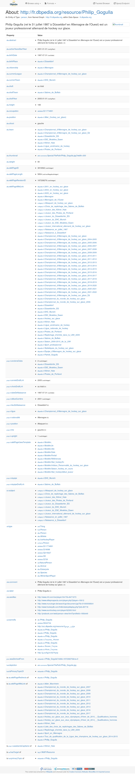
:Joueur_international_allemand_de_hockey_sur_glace (64, 226)
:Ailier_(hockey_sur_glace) (52, 117)
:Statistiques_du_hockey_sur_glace (56, 348)
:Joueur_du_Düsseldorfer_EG (54, 216)
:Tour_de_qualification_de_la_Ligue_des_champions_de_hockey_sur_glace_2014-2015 (78, 736)
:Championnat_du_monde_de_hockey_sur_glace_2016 (64, 710)
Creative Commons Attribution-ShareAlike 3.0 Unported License (89, 772)
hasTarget (13, 752)
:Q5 (42, 556)
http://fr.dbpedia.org (54, 17)
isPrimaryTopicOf (15, 671)
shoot (10, 123)
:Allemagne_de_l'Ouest (50, 199)
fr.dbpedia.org (85, 17)
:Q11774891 (45, 111)
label (10, 590)
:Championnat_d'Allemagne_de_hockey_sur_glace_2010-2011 (67, 255)
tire (10, 429)
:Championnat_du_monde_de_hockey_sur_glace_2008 (64, 690)
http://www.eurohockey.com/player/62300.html (57, 610)
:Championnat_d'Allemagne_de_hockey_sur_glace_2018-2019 (67, 282)
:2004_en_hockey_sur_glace (53, 189)
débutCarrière (15, 398)
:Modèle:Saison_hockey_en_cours (55, 468)
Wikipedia (49, 772)
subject (11, 490)
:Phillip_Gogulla (47, 677)
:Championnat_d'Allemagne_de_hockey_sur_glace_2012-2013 (67, 262)
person (24, 17)
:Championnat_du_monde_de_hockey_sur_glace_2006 (64, 302)
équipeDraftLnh (15, 484)
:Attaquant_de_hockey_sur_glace (55, 203)
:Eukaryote (43, 569)
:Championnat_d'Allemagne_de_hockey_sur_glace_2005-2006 (67, 242)
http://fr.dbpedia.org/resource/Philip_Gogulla (66, 11)
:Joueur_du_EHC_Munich (52, 219)
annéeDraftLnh (15, 380)
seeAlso (11, 597)
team (10, 129)
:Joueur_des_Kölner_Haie (52, 209)
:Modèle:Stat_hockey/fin (51, 462)
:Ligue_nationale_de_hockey (53, 328)
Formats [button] (51, 3)
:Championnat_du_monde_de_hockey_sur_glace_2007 (64, 687)
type (9, 526)
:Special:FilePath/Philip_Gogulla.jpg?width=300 (62, 155)
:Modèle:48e (46, 448)
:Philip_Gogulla (45, 619)
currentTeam (13, 80)
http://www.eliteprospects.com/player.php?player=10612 (61, 600)
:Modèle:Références (49, 458)
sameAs (11, 619)
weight (11, 161)
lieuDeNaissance (16, 405)
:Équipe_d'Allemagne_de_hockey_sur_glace (59, 351)
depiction (12, 665)
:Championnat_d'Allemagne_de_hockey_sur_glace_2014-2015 (67, 269)
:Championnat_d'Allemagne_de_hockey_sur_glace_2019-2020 (67, 285)
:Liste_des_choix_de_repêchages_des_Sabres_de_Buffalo (65, 726)
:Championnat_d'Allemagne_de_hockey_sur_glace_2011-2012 (67, 259)
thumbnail (12, 155)
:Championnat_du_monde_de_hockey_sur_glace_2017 (64, 713)
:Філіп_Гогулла (47, 649)
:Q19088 (44, 549)
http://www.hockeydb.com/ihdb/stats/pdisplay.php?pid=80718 (63, 607)
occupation (12, 111)
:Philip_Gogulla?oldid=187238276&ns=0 (58, 659)
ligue (11, 411)
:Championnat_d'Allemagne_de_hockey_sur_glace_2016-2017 (67, 275)
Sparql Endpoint (122, 3)
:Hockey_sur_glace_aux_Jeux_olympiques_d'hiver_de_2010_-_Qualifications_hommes (77, 716)
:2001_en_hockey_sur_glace (53, 186)
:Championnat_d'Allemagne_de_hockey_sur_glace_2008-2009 (67, 252)
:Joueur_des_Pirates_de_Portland (55, 213)
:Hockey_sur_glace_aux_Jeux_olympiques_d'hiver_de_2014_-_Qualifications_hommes (77, 720)
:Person (42, 529)
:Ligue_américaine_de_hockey (54, 146)
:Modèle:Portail (47, 455)
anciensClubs (15, 360)
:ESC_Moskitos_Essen (50, 139)
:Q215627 (44, 552)
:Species (42, 572)
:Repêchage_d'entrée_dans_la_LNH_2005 (59, 334)
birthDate (12, 55)
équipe (12, 478)
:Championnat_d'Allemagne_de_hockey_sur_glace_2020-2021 (67, 288)
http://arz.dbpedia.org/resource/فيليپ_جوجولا (56, 626)
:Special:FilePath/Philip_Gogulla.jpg (57, 665)
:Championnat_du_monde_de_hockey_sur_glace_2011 (64, 700)
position (11, 117)
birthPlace (12, 61)
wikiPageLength (15, 174)
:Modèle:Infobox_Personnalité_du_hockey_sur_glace (63, 465)
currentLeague (14, 73)
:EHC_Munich (47, 80)
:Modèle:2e (45, 445)
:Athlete (42, 536)
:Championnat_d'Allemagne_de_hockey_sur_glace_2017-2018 (67, 278)
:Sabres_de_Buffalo (49, 92)
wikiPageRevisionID (16, 180)
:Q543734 (44, 623)
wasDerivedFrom (15, 659)
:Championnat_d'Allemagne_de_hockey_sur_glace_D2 (64, 132)
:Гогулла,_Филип (48, 639)
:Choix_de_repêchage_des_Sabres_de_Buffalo (61, 206)
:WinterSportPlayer (47, 575)
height (11, 104)
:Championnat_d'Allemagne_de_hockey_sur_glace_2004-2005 (67, 239)
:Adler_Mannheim (48, 683)
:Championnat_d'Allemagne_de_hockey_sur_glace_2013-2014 (67, 265)
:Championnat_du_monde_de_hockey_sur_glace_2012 (64, 703)
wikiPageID (13, 168)
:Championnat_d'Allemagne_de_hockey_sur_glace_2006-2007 (67, 245)
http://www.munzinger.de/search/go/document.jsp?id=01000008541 (66, 603)
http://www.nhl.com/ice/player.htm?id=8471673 (57, 597)
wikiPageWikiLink (15, 186)
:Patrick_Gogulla (48, 354)
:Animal (42, 566)
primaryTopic (15, 758)
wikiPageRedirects (17, 677)
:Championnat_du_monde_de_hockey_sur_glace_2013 (64, 706)
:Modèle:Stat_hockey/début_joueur (55, 472)
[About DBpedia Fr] (13, 3)
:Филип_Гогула (47, 646)
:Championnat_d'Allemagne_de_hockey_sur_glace (62, 73)
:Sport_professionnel (49, 344)
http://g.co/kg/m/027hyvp (48, 652)
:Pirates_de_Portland (50, 149)
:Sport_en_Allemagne (50, 733)
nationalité (13, 417)
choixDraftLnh (15, 386)
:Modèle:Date (46, 452)
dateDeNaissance (16, 392)
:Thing (41, 526)
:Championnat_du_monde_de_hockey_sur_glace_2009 (64, 693)
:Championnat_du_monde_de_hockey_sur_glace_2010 (64, 696)
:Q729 (43, 559)
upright (12, 436)
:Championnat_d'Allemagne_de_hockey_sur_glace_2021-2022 (67, 292)
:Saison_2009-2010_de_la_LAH (54, 341)
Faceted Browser (102, 3)
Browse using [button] (33, 3)
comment (12, 582)
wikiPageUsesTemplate (19, 442)
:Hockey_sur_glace (49, 318)
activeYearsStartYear (17, 49)
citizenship (12, 67)
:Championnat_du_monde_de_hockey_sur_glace (61, 298)
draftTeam (12, 92)
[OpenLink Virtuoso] (45, 768)
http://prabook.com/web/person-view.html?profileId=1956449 (63, 613)
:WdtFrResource (46, 752)
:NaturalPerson (45, 562)
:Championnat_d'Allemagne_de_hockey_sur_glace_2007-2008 (67, 249)
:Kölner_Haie (46, 142)
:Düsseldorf (46, 61)
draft (10, 86)
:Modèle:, (45, 442)
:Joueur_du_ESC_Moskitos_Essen (56, 222)
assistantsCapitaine (18, 746)
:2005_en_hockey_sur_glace (53, 193)
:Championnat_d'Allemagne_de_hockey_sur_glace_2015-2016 (67, 272)
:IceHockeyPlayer (46, 539)
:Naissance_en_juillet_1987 (53, 229)
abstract (11, 40)
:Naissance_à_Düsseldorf (52, 232)
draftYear (12, 98)
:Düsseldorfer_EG (48, 136)
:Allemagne (45, 67)
